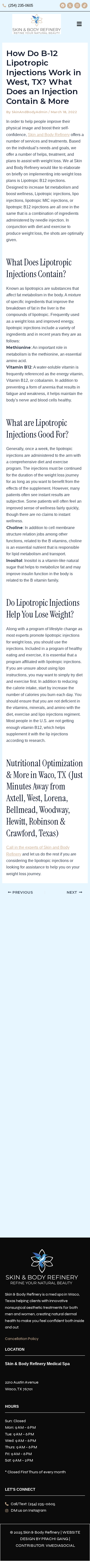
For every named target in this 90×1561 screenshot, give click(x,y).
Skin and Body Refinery (49, 135)
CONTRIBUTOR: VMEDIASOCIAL (45, 1545)
